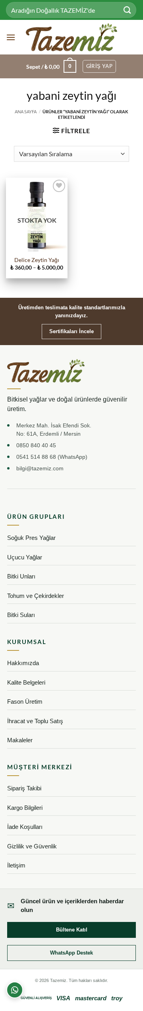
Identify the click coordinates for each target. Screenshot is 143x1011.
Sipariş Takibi (24, 788)
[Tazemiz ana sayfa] (46, 371)
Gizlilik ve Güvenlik (32, 846)
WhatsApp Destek (71, 953)
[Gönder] (127, 9)
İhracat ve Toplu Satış (35, 721)
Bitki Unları (21, 576)
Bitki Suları (21, 614)
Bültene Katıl (71, 930)
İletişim (16, 865)
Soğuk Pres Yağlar (31, 537)
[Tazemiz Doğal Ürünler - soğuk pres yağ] (72, 37)
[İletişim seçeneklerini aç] (14, 990)
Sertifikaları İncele (71, 331)
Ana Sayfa (26, 111)
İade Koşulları (25, 826)
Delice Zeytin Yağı (36, 260)
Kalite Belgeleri (26, 682)
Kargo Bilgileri (25, 807)
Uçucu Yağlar (24, 557)
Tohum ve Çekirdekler (35, 595)
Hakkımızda (23, 663)
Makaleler (20, 740)
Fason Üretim (25, 701)
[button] (10, 37)
